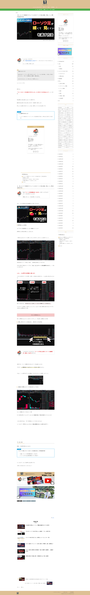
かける (36, 134)
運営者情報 (72, 592)
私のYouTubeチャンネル (30, 60)
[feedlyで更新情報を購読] (36, 151)
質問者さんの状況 (26, 177)
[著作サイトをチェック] (34, 151)
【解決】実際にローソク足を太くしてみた (30, 180)
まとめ (61, 245)
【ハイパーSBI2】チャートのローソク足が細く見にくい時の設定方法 (34, 176)
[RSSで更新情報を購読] (38, 151)
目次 (24, 174)
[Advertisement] (35, 48)
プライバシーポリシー (57, 592)
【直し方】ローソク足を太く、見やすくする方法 (31, 179)
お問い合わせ (65, 592)
